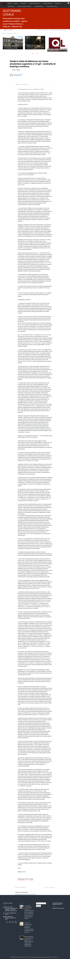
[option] (13, 42)
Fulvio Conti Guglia (19, 74)
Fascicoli (23, 3)
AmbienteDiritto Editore (58, 908)
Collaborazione (38, 6)
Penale (31, 879)
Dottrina (57, 3)
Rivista (16, 3)
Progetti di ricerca (34, 3)
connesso (23, 894)
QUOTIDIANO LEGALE (12, 12)
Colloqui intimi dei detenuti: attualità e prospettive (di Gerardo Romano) (11, 47)
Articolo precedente (20, 887)
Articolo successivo (50, 887)
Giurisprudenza (47, 3)
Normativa (11, 6)
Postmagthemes (55, 957)
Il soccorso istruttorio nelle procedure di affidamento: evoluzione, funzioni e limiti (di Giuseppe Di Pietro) (56, 46)
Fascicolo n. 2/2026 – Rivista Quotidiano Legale (34, 49)
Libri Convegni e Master (24, 6)
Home (10, 3)
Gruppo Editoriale (51, 6)
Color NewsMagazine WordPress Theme (41, 957)
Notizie (27, 879)
